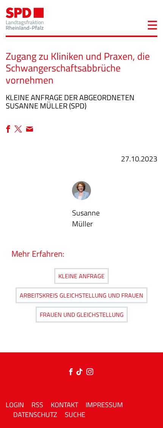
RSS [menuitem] (37, 405)
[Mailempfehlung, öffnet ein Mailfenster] (29, 129)
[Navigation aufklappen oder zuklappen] (152, 24)
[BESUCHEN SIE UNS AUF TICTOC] (81, 372)
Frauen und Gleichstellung (82, 314)
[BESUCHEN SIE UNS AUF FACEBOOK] (72, 372)
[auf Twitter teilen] (20, 129)
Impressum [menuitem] (104, 405)
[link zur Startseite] (25, 18)
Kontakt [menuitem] (64, 405)
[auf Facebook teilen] (10, 129)
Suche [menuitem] (75, 414)
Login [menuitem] (15, 405)
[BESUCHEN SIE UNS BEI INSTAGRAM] (89, 372)
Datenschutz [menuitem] (35, 414)
